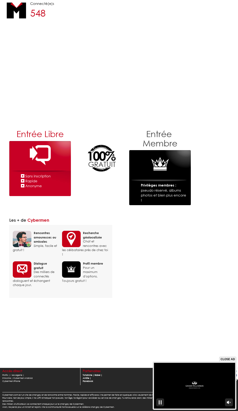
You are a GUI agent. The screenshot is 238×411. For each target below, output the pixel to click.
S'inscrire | (7, 378)
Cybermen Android (23, 378)
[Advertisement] (119, 89)
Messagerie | (17, 374)
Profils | (6, 374)
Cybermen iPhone (11, 381)
